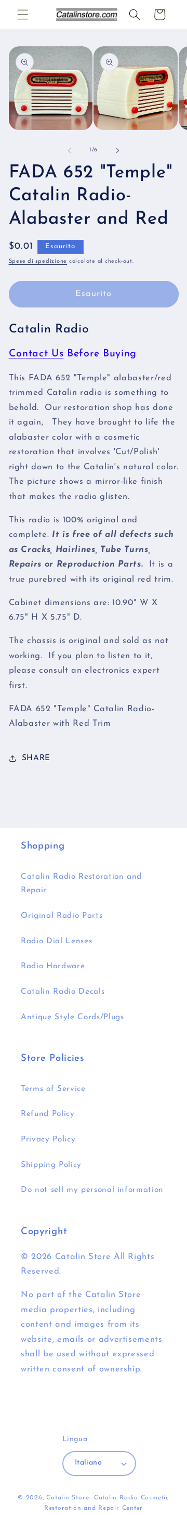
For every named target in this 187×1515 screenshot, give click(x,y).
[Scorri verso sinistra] (69, 150)
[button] (22, 14)
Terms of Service (53, 1089)
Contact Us (36, 354)
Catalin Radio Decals (62, 991)
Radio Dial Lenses (56, 941)
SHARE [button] (36, 758)
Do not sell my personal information (92, 1190)
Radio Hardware (53, 966)
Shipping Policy (51, 1165)
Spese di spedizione (38, 261)
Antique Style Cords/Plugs (72, 1017)
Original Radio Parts (61, 915)
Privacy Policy (48, 1139)
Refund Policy (48, 1114)
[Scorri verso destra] (117, 150)
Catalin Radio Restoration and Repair (81, 883)
